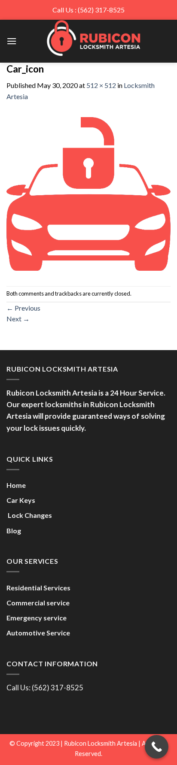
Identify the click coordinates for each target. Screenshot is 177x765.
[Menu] (11, 40)
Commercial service (38, 603)
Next (18, 318)
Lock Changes (29, 515)
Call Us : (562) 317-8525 (88, 10)
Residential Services (38, 588)
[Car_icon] (88, 193)
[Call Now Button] (156, 747)
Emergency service (36, 618)
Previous (23, 308)
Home (16, 485)
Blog (13, 530)
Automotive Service (38, 633)
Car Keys (20, 500)
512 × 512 (101, 85)
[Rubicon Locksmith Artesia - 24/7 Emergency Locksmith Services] (93, 38)
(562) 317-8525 (57, 687)
